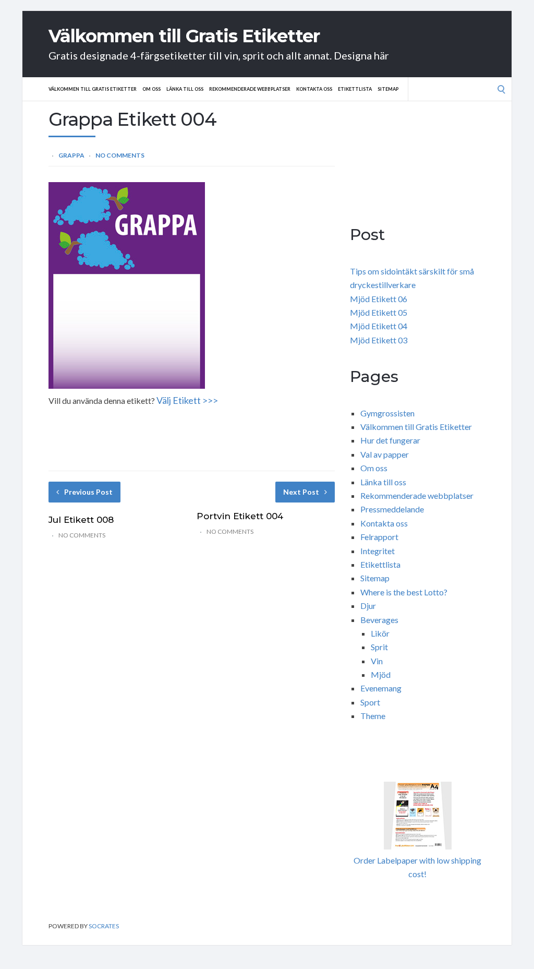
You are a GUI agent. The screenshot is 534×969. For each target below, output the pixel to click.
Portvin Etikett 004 (240, 516)
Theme (372, 716)
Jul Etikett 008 (81, 520)
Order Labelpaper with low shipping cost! (417, 867)
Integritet (377, 551)
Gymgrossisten (387, 413)
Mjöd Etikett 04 (378, 326)
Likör (380, 633)
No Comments (119, 155)
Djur (368, 606)
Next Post (301, 491)
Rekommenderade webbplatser (249, 89)
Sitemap (388, 89)
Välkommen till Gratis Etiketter (184, 36)
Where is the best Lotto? (403, 592)
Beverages (379, 620)
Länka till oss (184, 89)
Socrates (104, 926)
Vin (377, 661)
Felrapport (379, 537)
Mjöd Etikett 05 (378, 312)
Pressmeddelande (392, 509)
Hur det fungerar (390, 440)
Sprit (379, 647)
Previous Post (88, 491)
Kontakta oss (314, 89)
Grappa (71, 155)
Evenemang (381, 688)
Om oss (151, 89)
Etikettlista (355, 89)
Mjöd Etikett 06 (378, 299)
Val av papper (384, 454)
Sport (370, 702)
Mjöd (381, 674)
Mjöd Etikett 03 (378, 340)
